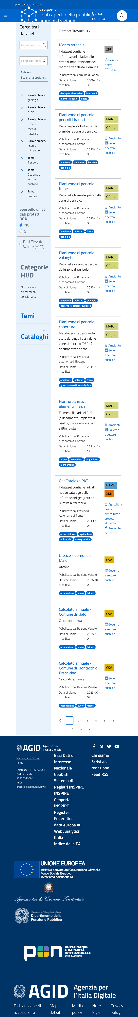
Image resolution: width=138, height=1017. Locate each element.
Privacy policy (117, 1009)
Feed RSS (100, 774)
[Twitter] (109, 746)
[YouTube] (116, 746)
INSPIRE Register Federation (64, 812)
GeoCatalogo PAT (73, 481)
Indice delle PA (67, 844)
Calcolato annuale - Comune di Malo (75, 611)
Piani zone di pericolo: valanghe (77, 255)
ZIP (108, 49)
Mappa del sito (56, 1009)
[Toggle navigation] (6, 15)
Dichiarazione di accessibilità (27, 1009)
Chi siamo (100, 755)
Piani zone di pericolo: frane (77, 186)
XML (109, 493)
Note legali (96, 1009)
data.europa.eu (67, 825)
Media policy (77, 1009)
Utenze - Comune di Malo (75, 557)
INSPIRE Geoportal (63, 796)
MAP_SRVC (112, 119)
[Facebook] (94, 746)
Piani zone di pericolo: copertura (77, 324)
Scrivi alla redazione (100, 765)
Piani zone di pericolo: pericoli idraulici (77, 117)
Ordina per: (26, 72)
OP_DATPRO (112, 127)
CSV (109, 559)
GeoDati (61, 774)
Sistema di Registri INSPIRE (69, 784)
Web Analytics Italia (67, 834)
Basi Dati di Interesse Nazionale (64, 761)
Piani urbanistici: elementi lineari (72, 403)
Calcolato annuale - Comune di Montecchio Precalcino (78, 668)
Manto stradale (72, 45)
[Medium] (101, 746)
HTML (110, 485)
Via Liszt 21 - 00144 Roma (28, 760)
